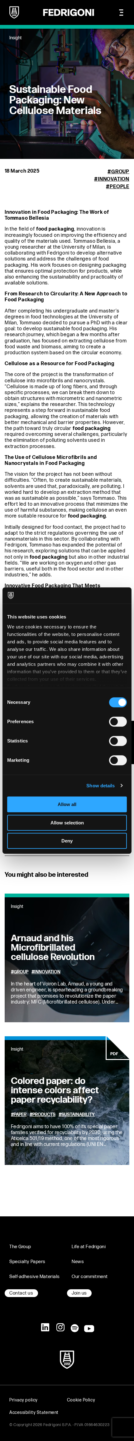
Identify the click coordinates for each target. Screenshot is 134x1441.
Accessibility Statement (34, 1412)
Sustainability (78, 1114)
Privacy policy (23, 1400)
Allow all (67, 804)
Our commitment (90, 1276)
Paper (20, 1114)
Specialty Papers (27, 1261)
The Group (20, 1246)
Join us (79, 1293)
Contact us (21, 1293)
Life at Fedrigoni (89, 1246)
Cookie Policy (81, 1400)
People (119, 187)
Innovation (113, 179)
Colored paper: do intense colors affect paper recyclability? (55, 1090)
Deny (67, 840)
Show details (100, 785)
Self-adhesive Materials (34, 1276)
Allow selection (67, 822)
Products (43, 1114)
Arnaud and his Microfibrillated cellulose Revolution (53, 948)
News (78, 1261)
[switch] (118, 722)
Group (120, 172)
